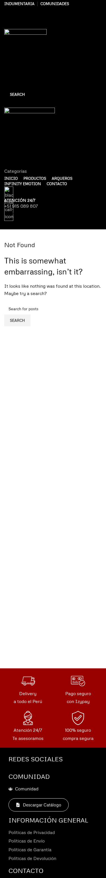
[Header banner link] (53, 439)
